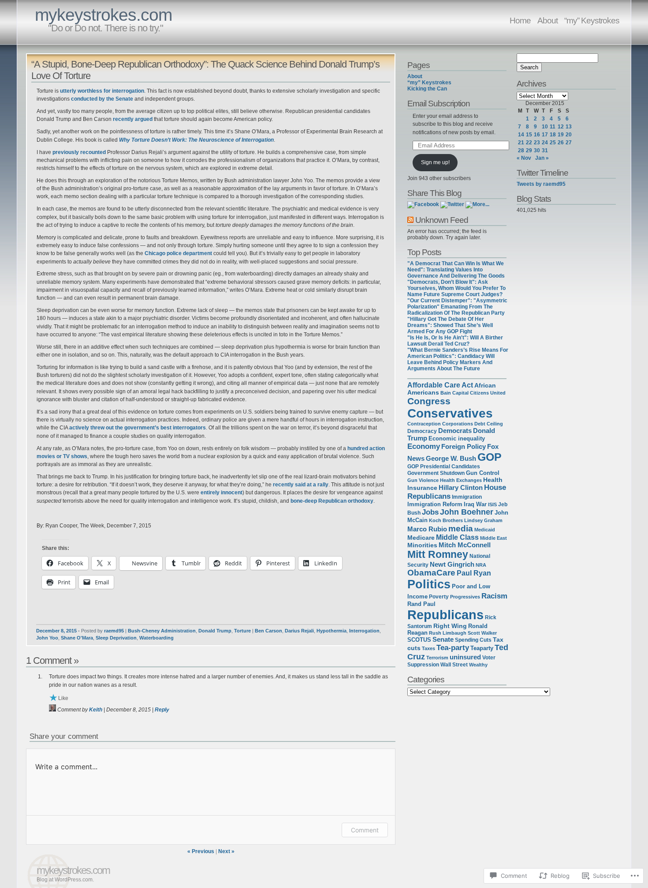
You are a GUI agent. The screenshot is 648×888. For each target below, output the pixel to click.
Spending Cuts (473, 640)
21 (521, 142)
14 (521, 135)
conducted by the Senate (102, 99)
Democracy (422, 431)
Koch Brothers (446, 520)
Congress (429, 401)
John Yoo (47, 637)
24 (545, 142)
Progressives (465, 596)
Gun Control (482, 473)
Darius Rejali (299, 630)
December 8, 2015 (56, 630)
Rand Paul (421, 604)
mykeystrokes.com (103, 14)
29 (529, 150)
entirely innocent (221, 492)
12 (561, 127)
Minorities (422, 545)
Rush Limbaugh (447, 633)
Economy (423, 446)
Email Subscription (438, 103)
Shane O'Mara (77, 637)
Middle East (493, 538)
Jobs (430, 512)
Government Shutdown (436, 473)
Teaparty (481, 648)
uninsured (465, 657)
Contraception (424, 423)
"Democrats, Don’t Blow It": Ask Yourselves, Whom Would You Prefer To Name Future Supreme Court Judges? (456, 288)
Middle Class (457, 537)
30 (537, 150)
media (460, 528)
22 (529, 142)
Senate (443, 639)
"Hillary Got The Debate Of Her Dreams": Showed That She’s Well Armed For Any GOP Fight (450, 325)
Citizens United (488, 392)
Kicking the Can (427, 89)
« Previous (200, 851)
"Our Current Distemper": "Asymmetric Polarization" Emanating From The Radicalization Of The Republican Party (457, 306)
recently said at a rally (300, 485)
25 (553, 142)
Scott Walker (482, 633)
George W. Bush (451, 458)
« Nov (524, 158)
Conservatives (450, 413)
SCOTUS (419, 639)
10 (545, 127)
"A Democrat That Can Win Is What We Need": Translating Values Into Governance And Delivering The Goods (456, 269)
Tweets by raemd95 (541, 184)
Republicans (445, 614)
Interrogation (364, 630)
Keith (95, 710)
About (547, 20)
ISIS (492, 504)
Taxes (428, 648)
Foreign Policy (463, 446)
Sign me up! (435, 162)
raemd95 (114, 630)
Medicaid (484, 529)
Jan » (542, 158)
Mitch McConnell (465, 545)
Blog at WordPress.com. (65, 880)
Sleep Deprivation (116, 637)
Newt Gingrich (452, 564)
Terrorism (437, 657)
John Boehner (466, 512)
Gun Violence (423, 480)
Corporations (457, 423)
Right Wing (450, 625)
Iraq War (475, 504)
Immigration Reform (434, 504)
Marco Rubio (427, 529)
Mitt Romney (437, 554)
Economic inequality (456, 438)
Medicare (421, 537)
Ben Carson (268, 630)
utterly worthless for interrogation (102, 91)
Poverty (439, 597)
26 (561, 142)
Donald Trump (214, 630)
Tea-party (452, 647)
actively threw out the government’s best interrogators (137, 428)
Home (520, 20)
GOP (489, 457)
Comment (365, 830)
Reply (162, 710)
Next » (226, 851)
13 (569, 127)
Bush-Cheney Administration (162, 630)
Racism (494, 595)
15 (529, 135)
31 (545, 150)
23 (537, 142)
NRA (481, 565)
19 (561, 135)
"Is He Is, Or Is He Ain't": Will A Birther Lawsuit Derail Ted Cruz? (455, 341)
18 (553, 135)
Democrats (455, 430)
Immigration (467, 497)
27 (569, 142)
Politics (429, 584)
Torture (242, 630)
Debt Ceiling (488, 423)
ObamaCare (431, 572)
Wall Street (454, 665)
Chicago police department (178, 253)
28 (521, 150)
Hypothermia (331, 630)
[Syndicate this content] (410, 220)
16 (537, 135)
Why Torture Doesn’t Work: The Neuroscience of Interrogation (196, 140)
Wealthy (478, 664)
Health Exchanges (461, 480)
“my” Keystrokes (591, 20)
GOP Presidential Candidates (443, 466)
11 (552, 127)
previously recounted (79, 152)
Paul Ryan (474, 573)
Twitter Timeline (542, 172)
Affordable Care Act (440, 385)
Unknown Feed (441, 220)
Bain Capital (454, 392)
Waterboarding (156, 637)
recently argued (133, 119)
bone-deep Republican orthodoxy (331, 501)
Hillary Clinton (461, 487)
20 (569, 135)
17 (545, 135)
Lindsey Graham (483, 520)
